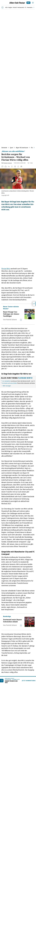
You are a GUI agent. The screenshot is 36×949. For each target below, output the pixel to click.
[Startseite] (17, 3)
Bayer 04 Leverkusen (22, 148)
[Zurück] (2, 7)
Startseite (4, 148)
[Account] (33, 2)
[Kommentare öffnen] (34, 304)
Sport (11, 148)
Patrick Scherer (8, 163)
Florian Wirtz (5, 269)
